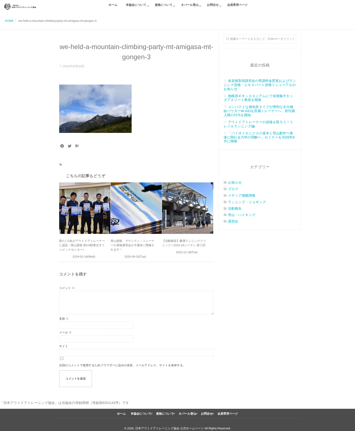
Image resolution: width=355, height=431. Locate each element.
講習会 (233, 221)
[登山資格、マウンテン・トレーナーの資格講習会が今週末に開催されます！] (136, 208)
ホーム (113, 5)
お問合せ (213, 5)
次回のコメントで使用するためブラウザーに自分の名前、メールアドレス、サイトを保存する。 (122, 365)
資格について (163, 5)
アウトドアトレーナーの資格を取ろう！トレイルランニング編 (258, 124)
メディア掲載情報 (241, 195)
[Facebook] (62, 146)
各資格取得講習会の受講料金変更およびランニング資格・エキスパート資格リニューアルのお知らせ (260, 85)
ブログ (233, 189)
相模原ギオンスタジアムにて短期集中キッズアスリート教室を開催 (258, 98)
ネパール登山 (190, 5)
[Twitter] (69, 146)
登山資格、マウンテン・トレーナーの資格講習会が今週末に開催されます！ (133, 245)
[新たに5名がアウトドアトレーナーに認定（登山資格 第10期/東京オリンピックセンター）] (84, 208)
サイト (63, 346)
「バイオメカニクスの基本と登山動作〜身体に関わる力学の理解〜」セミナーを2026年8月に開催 (259, 137)
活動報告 (234, 208)
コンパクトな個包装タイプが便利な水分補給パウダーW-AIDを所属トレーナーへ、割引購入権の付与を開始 (259, 111)
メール (65, 332)
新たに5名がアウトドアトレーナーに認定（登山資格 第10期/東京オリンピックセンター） (82, 245)
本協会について (136, 5)
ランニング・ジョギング (247, 202)
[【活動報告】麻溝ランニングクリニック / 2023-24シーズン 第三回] (187, 208)
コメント (67, 288)
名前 (64, 318)
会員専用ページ (237, 5)
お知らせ (235, 182)
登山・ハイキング (242, 215)
